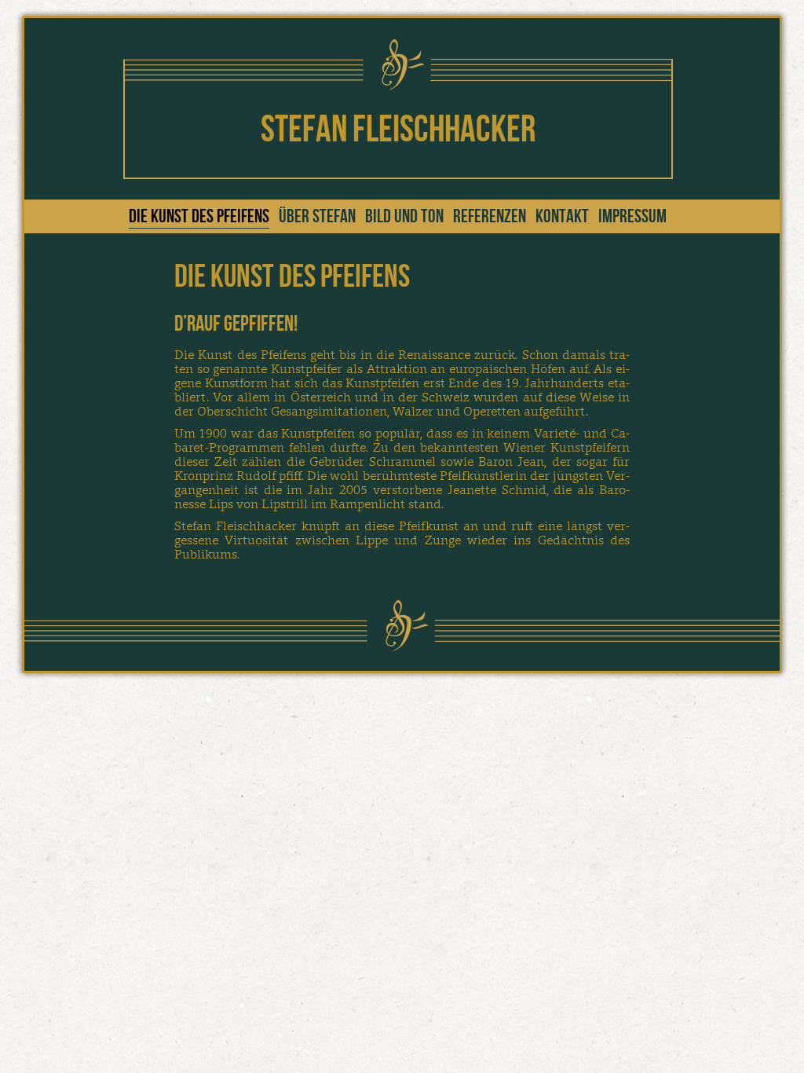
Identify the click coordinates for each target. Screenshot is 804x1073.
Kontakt (562, 216)
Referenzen (489, 216)
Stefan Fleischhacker (398, 130)
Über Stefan (317, 216)
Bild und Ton (404, 216)
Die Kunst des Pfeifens (199, 216)
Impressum (632, 216)
